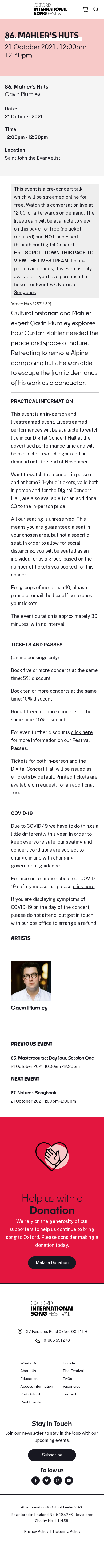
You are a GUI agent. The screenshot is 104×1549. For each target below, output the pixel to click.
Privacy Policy (36, 1531)
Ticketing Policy (66, 1531)
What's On (28, 1363)
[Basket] (85, 9)
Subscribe (52, 1454)
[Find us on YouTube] (69, 1480)
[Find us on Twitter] (46, 1480)
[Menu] (7, 9)
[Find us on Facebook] (35, 1480)
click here (82, 732)
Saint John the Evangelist (32, 158)
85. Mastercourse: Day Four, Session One (52, 1057)
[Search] (96, 9)
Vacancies (71, 1386)
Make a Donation (52, 1262)
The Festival (73, 1371)
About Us (28, 1371)
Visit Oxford (30, 1394)
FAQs (67, 1379)
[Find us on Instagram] (57, 1480)
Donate (69, 1363)
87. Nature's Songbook (33, 1092)
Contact (69, 1394)
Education (29, 1379)
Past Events (30, 1402)
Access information (36, 1386)
